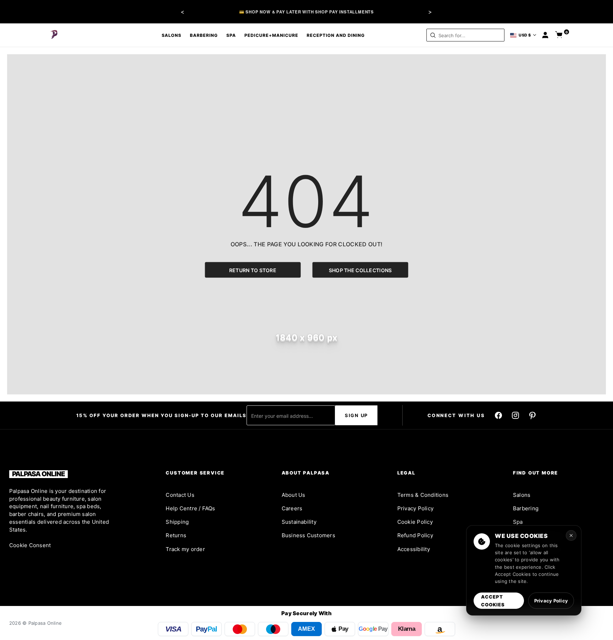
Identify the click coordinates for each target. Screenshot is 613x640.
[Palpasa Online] (54, 35)
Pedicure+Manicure (271, 35)
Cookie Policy (415, 521)
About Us (293, 495)
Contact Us (180, 495)
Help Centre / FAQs (190, 508)
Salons (172, 35)
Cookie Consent (30, 545)
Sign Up (356, 415)
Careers (292, 508)
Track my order (185, 549)
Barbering (204, 35)
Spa (231, 35)
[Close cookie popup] (571, 535)
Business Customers (308, 535)
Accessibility (413, 549)
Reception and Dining (336, 35)
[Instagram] (515, 415)
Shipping (177, 521)
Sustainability (299, 521)
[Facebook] (498, 415)
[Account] (545, 35)
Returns (176, 535)
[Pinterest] (532, 415)
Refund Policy (415, 535)
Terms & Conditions (422, 495)
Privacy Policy (415, 508)
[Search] (433, 35)
